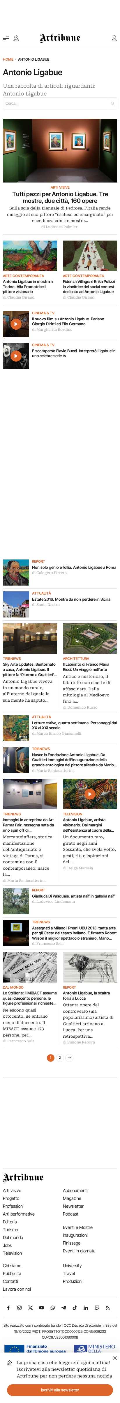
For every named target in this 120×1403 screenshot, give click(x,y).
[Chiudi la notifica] (115, 1357)
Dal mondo (13, 987)
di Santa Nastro (46, 604)
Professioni (13, 1206)
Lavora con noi (17, 1289)
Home (8, 59)
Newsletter (73, 1206)
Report (38, 561)
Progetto (11, 1198)
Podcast (70, 1214)
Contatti (10, 1281)
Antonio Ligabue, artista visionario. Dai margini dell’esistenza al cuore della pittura (87, 825)
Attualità (41, 593)
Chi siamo (12, 1265)
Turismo (10, 1229)
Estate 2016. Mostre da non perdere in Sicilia (71, 599)
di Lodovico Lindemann (53, 901)
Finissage (71, 1243)
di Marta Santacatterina (53, 770)
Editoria (10, 1222)
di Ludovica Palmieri (60, 227)
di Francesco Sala (47, 943)
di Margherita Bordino (52, 329)
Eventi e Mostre (78, 1227)
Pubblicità (12, 1273)
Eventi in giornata (79, 1251)
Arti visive (60, 187)
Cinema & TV (43, 313)
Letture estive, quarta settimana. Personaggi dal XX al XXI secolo (74, 725)
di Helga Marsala (78, 868)
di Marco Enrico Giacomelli (56, 733)
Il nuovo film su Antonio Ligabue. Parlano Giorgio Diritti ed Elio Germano (68, 321)
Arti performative (19, 1214)
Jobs (7, 1245)
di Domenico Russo (80, 707)
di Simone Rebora (79, 1042)
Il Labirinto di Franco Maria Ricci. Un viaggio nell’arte (86, 667)
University (72, 1265)
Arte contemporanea (23, 276)
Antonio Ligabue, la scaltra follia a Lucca (86, 996)
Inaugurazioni (75, 1235)
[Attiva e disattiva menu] (6, 38)
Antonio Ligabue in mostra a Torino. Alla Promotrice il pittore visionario (28, 286)
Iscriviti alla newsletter (60, 1390)
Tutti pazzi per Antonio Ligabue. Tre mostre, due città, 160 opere (60, 197)
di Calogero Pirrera (49, 573)
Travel (69, 1273)
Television (72, 814)
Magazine (72, 1198)
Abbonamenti (75, 1190)
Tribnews (12, 659)
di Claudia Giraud (18, 297)
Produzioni (72, 1281)
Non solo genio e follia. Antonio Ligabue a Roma (74, 567)
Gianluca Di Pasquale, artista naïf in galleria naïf (73, 896)
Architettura (76, 659)
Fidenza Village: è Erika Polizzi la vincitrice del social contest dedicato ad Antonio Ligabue (89, 286)
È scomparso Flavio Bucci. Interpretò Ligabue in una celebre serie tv (74, 353)
